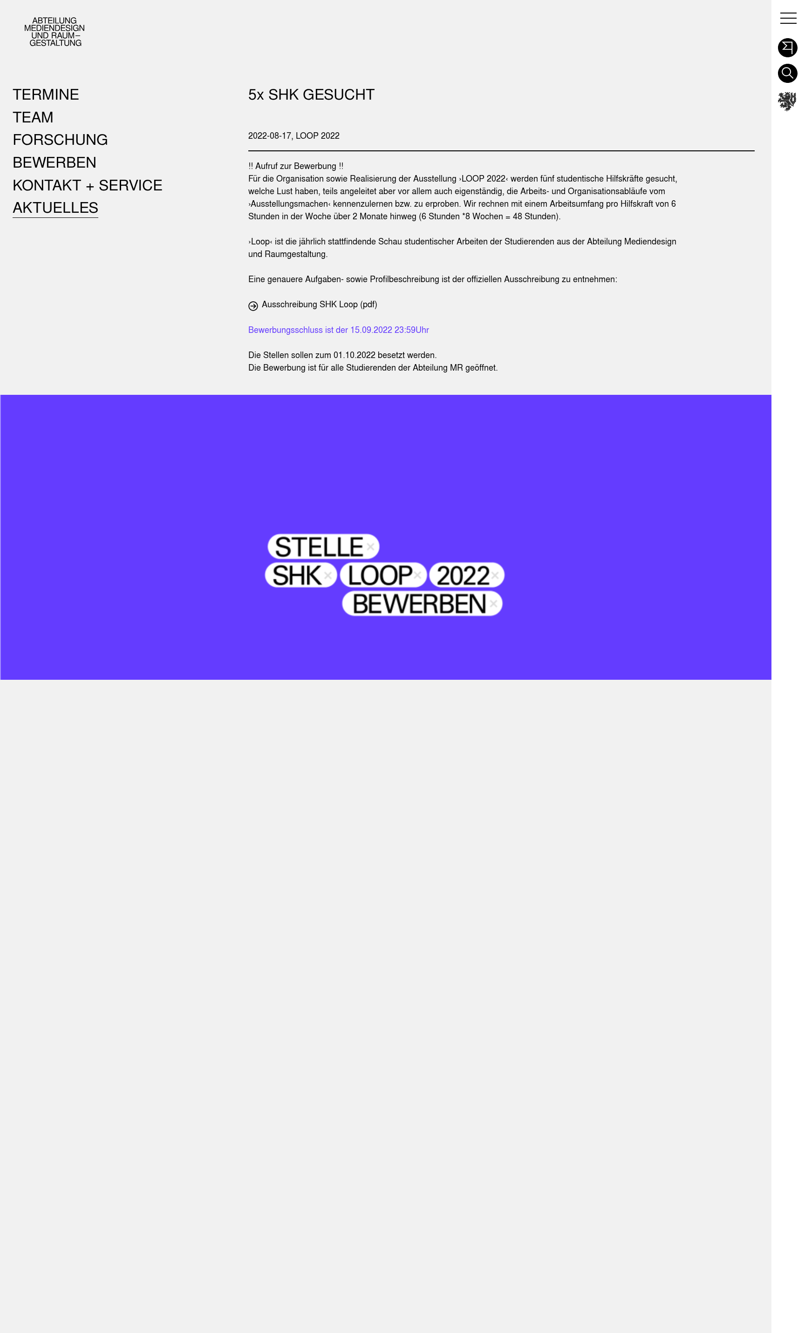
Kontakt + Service (88, 184)
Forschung (60, 139)
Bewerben (54, 161)
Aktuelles (55, 206)
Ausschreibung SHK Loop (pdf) (319, 304)
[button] (787, 45)
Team (33, 116)
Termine (46, 93)
